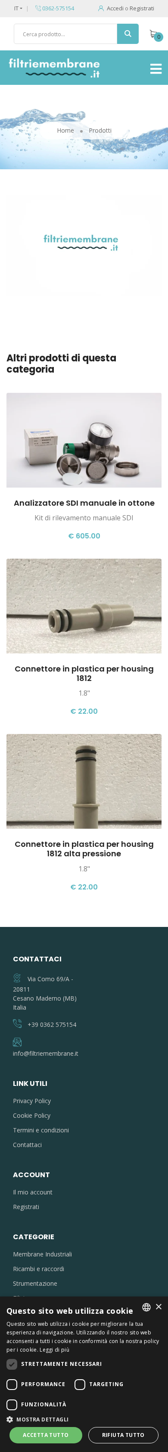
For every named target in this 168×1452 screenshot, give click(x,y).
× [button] (158, 1307)
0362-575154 (57, 8)
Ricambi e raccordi (38, 1269)
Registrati (142, 8)
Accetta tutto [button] (45, 1435)
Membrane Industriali (42, 1254)
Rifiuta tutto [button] (123, 1435)
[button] (84, 1419)
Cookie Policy (31, 1115)
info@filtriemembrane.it (45, 1053)
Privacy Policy (32, 1101)
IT (16, 8)
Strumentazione (35, 1283)
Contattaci (27, 1145)
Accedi (115, 8)
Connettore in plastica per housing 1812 (84, 673)
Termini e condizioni (41, 1130)
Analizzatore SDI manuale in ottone (84, 502)
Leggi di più (54, 1349)
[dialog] (84, 1374)
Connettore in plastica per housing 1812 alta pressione (84, 849)
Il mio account (33, 1192)
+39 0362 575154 (52, 1024)
